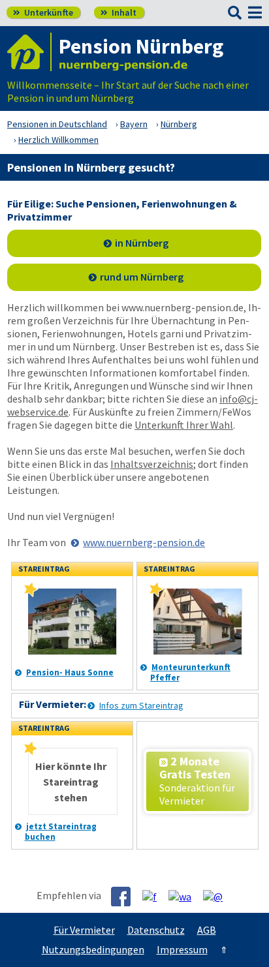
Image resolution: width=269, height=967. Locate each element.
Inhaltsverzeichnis (151, 463)
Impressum (182, 949)
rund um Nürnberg (141, 276)
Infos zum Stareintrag (141, 705)
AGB (206, 929)
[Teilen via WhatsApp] (184, 896)
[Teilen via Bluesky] (154, 896)
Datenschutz (156, 929)
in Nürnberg (141, 242)
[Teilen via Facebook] (125, 896)
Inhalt (118, 12)
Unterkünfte (43, 12)
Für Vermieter (84, 929)
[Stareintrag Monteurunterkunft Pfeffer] (156, 593)
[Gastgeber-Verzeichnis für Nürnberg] (29, 52)
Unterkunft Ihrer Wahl (183, 424)
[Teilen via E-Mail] (217, 896)
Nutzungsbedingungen (93, 949)
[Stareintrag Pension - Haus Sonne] (31, 593)
